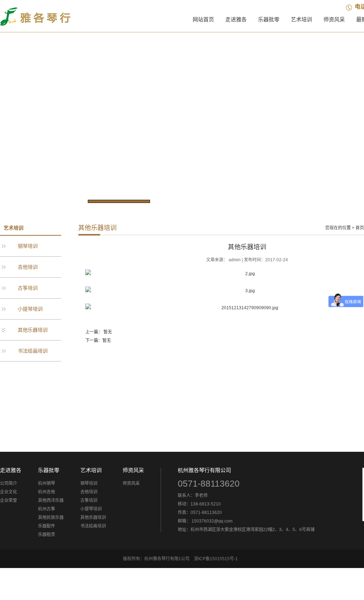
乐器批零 (268, 19)
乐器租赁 (46, 534)
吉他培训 (28, 267)
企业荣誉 (8, 500)
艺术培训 (301, 19)
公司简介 (8, 483)
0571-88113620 (209, 483)
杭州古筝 (46, 509)
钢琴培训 (28, 246)
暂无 (107, 332)
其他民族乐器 (51, 517)
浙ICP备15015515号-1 (216, 558)
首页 (359, 227)
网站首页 (203, 19)
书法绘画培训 (33, 351)
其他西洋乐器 (51, 500)
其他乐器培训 (33, 330)
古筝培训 (28, 288)
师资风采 (334, 19)
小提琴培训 (30, 309)
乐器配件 (46, 526)
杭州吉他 (46, 491)
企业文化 (8, 491)
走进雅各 (236, 19)
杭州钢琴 (46, 483)
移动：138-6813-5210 (199, 504)
